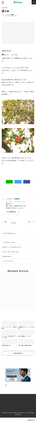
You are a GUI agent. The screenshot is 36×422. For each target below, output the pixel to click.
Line (9, 181)
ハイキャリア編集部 (10, 14)
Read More (18, 353)
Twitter (18, 181)
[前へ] (3, 222)
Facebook (26, 181)
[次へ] (33, 222)
